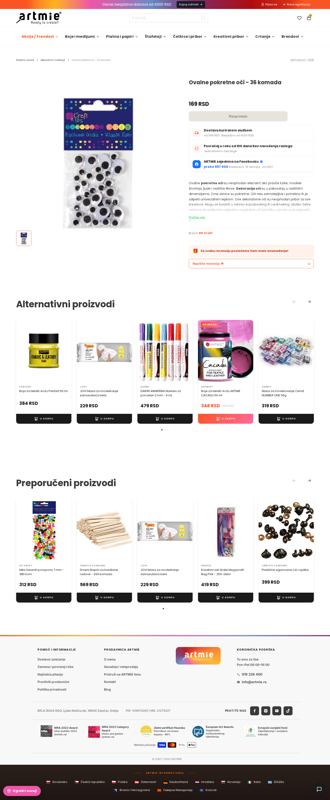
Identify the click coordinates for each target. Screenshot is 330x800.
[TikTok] (288, 710)
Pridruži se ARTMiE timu (122, 674)
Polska (120, 782)
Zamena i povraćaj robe (55, 667)
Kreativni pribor (228, 36)
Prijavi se (271, 4)
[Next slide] (309, 301)
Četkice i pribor (187, 36)
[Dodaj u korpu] (43, 419)
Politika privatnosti (51, 689)
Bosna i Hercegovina (132, 790)
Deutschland (175, 782)
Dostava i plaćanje (51, 659)
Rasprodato (238, 116)
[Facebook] (254, 710)
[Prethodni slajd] (21, 352)
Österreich (145, 782)
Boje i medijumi (80, 36)
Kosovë (208, 790)
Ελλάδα (276, 782)
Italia (254, 782)
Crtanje (262, 36)
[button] (162, 429)
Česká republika (90, 782)
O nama (110, 659)
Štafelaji (153, 36)
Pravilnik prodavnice (53, 682)
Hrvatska (204, 782)
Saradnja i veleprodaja (121, 667)
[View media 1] (23, 238)
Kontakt (110, 682)
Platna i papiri (119, 36)
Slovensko (56, 782)
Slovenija (230, 782)
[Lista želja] (299, 17)
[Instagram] (265, 710)
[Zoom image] (98, 161)
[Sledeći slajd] (66, 352)
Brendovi (290, 36)
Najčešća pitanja (50, 674)
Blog (107, 689)
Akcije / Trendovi (38, 36)
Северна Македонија (174, 790)
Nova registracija (298, 4)
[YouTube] (276, 710)
